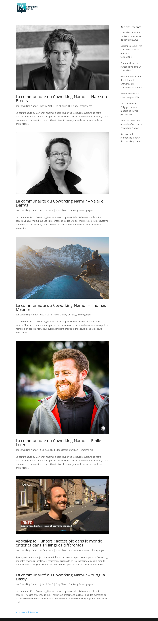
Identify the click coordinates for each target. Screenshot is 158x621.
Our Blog (72, 105)
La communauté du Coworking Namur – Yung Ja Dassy (60, 577)
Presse (85, 550)
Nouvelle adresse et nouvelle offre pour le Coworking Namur (131, 124)
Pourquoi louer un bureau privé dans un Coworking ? (131, 67)
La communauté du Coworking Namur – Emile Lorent (58, 442)
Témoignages (85, 105)
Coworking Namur (29, 105)
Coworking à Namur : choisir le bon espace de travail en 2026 (131, 36)
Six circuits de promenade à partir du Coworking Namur (131, 138)
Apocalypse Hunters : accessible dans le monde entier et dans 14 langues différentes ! (59, 543)
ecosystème (75, 550)
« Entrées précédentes (27, 612)
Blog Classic (61, 105)
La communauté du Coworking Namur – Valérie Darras (59, 203)
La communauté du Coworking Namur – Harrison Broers (61, 98)
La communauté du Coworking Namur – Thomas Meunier (61, 307)
